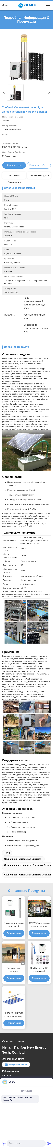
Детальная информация (14, 176)
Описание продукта (39, 175)
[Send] (49, 1143)
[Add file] (4, 1143)
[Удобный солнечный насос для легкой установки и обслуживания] (26, 57)
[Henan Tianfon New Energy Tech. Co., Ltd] (27, 5)
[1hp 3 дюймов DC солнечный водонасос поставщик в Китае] (39, 953)
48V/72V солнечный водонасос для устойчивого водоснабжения (39, 925)
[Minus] (49, 1082)
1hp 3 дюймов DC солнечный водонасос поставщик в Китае (39, 970)
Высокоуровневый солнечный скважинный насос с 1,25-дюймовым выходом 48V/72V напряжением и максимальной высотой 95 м (14, 925)
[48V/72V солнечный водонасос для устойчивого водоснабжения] (39, 908)
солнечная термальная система (22, 859)
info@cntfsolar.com (17, 1064)
